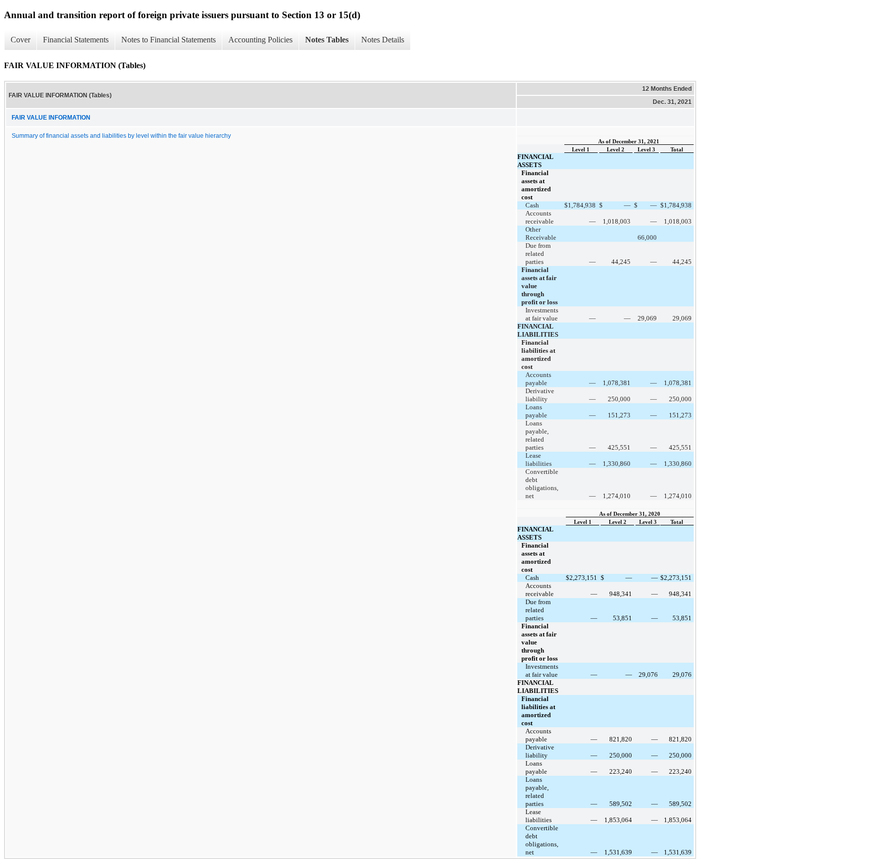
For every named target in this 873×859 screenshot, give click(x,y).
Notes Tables (327, 39)
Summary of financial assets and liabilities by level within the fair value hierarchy (121, 136)
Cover (20, 39)
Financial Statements (76, 39)
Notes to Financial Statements (168, 39)
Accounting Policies (260, 39)
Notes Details (382, 39)
